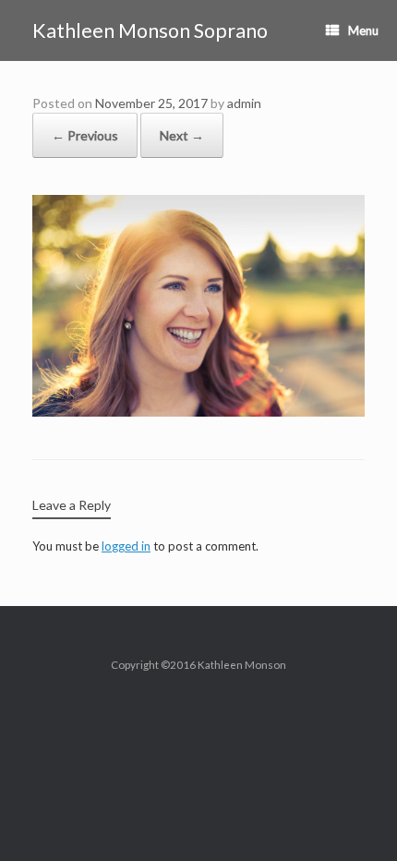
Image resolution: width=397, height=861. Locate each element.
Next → (182, 135)
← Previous (85, 135)
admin (244, 103)
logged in (126, 546)
